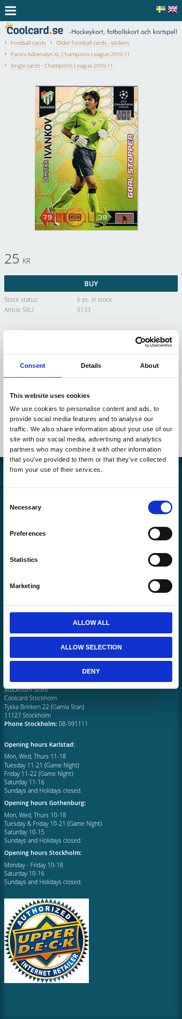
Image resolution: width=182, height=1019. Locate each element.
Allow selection (91, 647)
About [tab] (149, 365)
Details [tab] (91, 365)
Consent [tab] (32, 365)
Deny (91, 671)
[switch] (160, 533)
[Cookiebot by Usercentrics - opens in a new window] (135, 342)
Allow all (91, 622)
